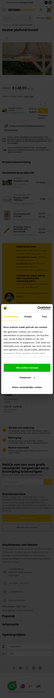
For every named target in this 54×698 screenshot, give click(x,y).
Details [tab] (28, 316)
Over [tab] (44, 316)
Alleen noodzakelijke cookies (27, 387)
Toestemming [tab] (10, 316)
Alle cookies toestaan (27, 367)
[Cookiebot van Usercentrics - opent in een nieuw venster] (38, 308)
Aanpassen (25, 377)
